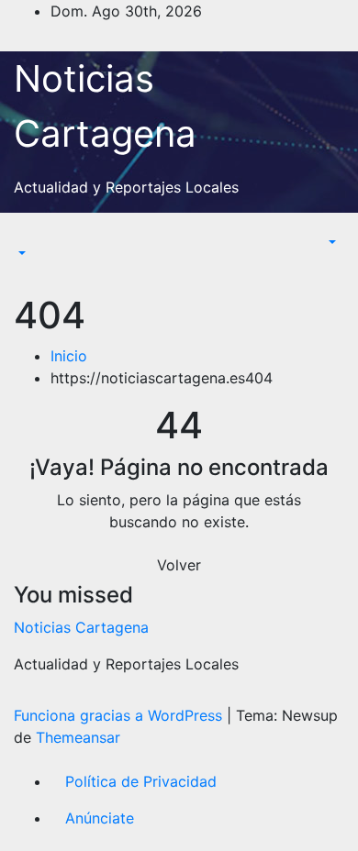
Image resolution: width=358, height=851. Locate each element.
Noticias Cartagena (81, 627)
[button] (20, 253)
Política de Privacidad (141, 781)
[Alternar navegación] (27, 236)
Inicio (68, 356)
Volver (179, 565)
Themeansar (78, 737)
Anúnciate (99, 818)
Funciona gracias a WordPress (120, 715)
